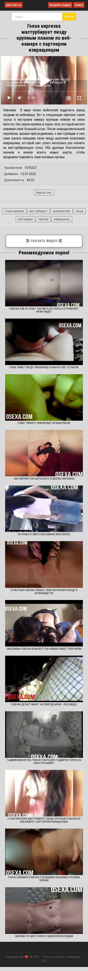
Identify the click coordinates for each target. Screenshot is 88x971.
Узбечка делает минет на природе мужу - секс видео (44, 704)
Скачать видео (44, 240)
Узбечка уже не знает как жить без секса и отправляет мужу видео (44, 310)
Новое (79, 5)
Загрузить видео (60, 5)
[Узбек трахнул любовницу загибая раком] (44, 397)
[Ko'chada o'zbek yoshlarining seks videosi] (44, 509)
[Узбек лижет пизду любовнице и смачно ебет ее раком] (44, 342)
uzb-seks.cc (13, 5)
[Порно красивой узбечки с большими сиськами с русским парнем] (44, 852)
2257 (44, 961)
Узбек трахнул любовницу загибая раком (44, 423)
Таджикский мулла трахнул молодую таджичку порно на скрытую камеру (44, 762)
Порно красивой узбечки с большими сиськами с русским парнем (44, 879)
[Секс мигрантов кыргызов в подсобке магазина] (44, 453)
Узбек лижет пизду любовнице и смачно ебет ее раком (43, 367)
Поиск (69, 16)
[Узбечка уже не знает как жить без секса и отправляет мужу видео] (44, 283)
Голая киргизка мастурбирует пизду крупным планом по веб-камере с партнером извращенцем (44, 820)
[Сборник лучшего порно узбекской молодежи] (44, 910)
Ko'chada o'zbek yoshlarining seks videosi (44, 534)
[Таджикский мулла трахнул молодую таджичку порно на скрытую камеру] (44, 734)
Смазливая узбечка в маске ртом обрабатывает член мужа (44, 648)
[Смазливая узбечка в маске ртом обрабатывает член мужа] (44, 623)
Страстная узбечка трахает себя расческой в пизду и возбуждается (44, 592)
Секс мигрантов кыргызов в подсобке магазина (44, 478)
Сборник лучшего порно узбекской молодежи (44, 936)
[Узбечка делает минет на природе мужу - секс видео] (44, 679)
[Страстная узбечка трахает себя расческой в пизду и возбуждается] (44, 564)
